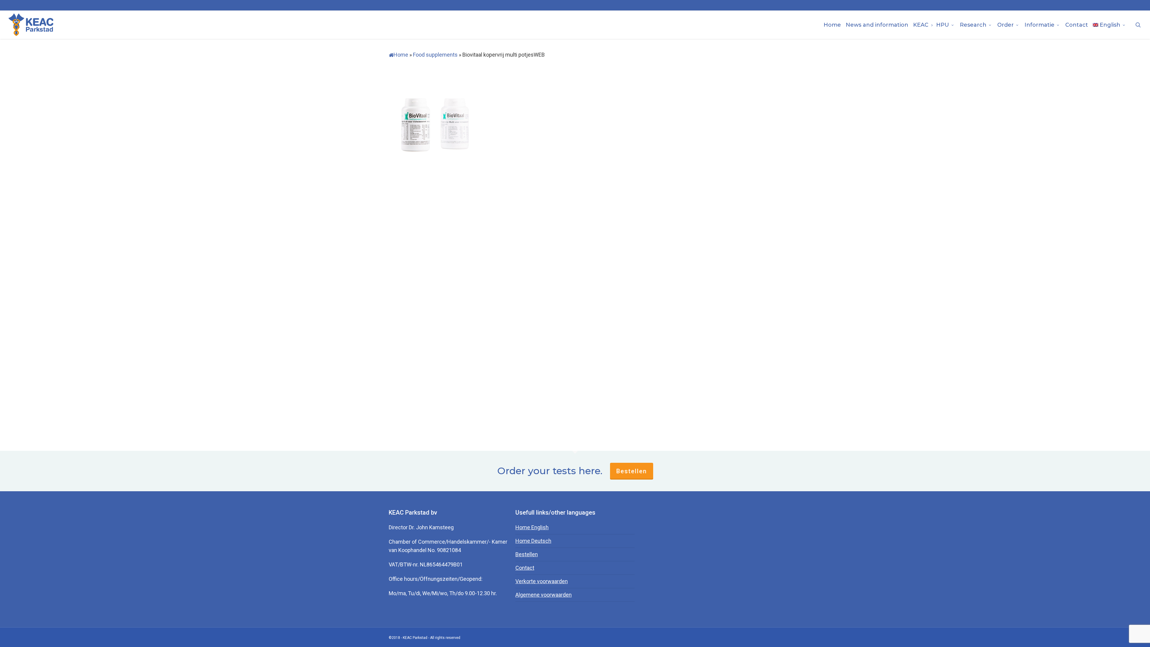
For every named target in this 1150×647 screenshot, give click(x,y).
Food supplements (435, 55)
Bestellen (631, 471)
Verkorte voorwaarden (541, 581)
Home (401, 55)
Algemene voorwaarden (543, 595)
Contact (524, 568)
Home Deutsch (533, 541)
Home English (532, 527)
